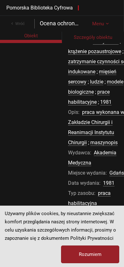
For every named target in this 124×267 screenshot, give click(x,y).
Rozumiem (90, 254)
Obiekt (31, 36)
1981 (106, 102)
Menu (98, 24)
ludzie (96, 82)
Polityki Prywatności (92, 238)
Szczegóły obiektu (93, 37)
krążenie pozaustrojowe (94, 51)
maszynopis (104, 143)
